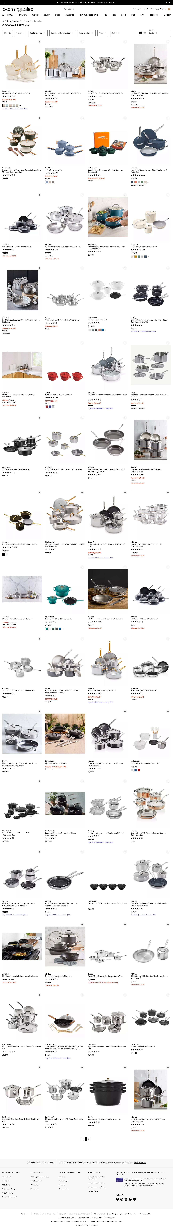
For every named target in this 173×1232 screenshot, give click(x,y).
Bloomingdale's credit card (40, 1177)
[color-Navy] (132, 182)
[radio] (3, 105)
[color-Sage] (142, 182)
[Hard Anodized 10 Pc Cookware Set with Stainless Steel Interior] (65, 661)
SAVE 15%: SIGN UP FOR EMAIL (42, 1163)
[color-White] (89, 330)
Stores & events (93, 1191)
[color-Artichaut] (53, 629)
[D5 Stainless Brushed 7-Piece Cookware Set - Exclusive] (22, 290)
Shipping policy (7, 1193)
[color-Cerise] (139, 770)
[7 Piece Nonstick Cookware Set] (151, 217)
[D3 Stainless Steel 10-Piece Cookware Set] (108, 64)
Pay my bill (34, 1189)
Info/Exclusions (140, 1163)
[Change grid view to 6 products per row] (145, 33)
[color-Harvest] (10, 105)
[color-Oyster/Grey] (56, 629)
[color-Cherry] (47, 406)
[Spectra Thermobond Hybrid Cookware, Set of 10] (108, 515)
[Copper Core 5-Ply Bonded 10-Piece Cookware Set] (151, 440)
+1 (148, 182)
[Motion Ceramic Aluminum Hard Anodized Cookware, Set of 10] (151, 290)
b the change (63, 1181)
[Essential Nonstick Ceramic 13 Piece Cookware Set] (22, 803)
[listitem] (86, 2)
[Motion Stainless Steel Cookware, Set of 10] (108, 803)
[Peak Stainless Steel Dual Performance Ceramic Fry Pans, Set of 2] (65, 874)
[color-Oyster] (96, 330)
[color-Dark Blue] (50, 406)
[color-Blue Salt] (47, 182)
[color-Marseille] (102, 330)
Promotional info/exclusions (134, 1185)
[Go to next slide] (166, 2)
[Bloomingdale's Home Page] (17, 9)
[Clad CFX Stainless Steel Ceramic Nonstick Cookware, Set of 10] (151, 874)
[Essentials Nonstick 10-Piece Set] (65, 947)
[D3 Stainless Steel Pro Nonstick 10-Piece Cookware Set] (151, 1090)
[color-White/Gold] (7, 554)
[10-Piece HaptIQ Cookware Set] (151, 661)
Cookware (25, 21)
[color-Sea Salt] (93, 330)
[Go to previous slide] (3, 2)
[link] (22, 100)
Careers (61, 1185)
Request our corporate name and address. (107, 1221)
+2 (105, 330)
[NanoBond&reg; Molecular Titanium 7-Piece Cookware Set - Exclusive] (22, 734)
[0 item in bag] (169, 9)
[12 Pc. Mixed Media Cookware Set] (151, 734)
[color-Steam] (50, 182)
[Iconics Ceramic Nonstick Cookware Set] (22, 515)
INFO (105, 2)
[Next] (39, 64)
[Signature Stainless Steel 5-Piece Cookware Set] (22, 1090)
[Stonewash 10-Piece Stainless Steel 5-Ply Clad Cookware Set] (65, 515)
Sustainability (63, 1189)
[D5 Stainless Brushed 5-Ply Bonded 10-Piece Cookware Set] (151, 64)
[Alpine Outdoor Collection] (65, 734)
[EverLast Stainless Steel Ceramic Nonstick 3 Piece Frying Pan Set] (108, 440)
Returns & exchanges (9, 1189)
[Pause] (169, 2)
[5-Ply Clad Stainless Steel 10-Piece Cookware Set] (22, 1017)
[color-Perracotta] (135, 182)
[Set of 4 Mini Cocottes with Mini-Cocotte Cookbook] (108, 140)
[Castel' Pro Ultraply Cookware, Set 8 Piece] (108, 947)
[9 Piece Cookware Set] (108, 290)
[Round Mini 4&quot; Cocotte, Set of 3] (65, 365)
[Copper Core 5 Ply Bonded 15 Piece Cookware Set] (151, 515)
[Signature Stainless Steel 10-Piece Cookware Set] (108, 1017)
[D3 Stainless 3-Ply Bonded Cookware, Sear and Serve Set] (151, 946)
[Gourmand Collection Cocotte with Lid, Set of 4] (108, 874)
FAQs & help (6, 1185)
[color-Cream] (4, 105)
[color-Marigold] (135, 256)
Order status (35, 1185)
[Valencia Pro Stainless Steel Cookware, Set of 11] (108, 365)
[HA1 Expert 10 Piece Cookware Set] (22, 217)
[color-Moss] (17, 105)
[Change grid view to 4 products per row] (140, 33)
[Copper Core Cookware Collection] (22, 589)
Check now (148, 1185)
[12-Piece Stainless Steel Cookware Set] (22, 661)
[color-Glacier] (14, 105)
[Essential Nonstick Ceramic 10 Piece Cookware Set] (65, 803)
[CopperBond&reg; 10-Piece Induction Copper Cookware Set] (151, 803)
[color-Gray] (139, 182)
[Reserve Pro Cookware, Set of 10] (22, 64)
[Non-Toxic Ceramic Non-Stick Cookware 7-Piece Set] (151, 140)
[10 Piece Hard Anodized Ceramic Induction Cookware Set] (108, 217)
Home (9, 21)
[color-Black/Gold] (4, 554)
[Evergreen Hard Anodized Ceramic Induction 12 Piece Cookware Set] (22, 140)
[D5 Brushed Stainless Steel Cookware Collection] (22, 365)
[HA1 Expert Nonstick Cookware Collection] (22, 946)
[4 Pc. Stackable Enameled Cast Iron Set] (108, 1090)
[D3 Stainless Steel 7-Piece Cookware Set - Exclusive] (65, 64)
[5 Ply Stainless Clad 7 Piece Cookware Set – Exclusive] (151, 365)
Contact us (6, 1181)
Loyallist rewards (36, 1181)
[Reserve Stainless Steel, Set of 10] (108, 661)
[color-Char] (53, 182)
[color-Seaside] (7, 105)
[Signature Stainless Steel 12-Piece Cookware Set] (65, 1090)
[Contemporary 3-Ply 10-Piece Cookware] (65, 290)
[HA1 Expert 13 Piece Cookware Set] (151, 589)
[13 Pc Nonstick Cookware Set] (151, 1017)
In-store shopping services (96, 1183)
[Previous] (5, 64)
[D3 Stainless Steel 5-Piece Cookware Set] (108, 589)
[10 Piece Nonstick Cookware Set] (22, 440)
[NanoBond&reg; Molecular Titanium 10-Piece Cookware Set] (108, 734)
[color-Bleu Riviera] (47, 629)
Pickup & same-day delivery (97, 1187)
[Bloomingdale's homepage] (3, 21)
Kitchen (16, 21)
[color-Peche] (99, 330)
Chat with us (6, 1177)
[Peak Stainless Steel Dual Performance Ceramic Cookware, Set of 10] (22, 874)
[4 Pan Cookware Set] (65, 140)
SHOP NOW (112, 2)
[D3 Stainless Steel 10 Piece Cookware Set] (65, 217)
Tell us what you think (9, 1197)
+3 (20, 105)
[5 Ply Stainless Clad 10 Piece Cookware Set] (65, 440)
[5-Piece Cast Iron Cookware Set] (65, 589)
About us (62, 1177)
